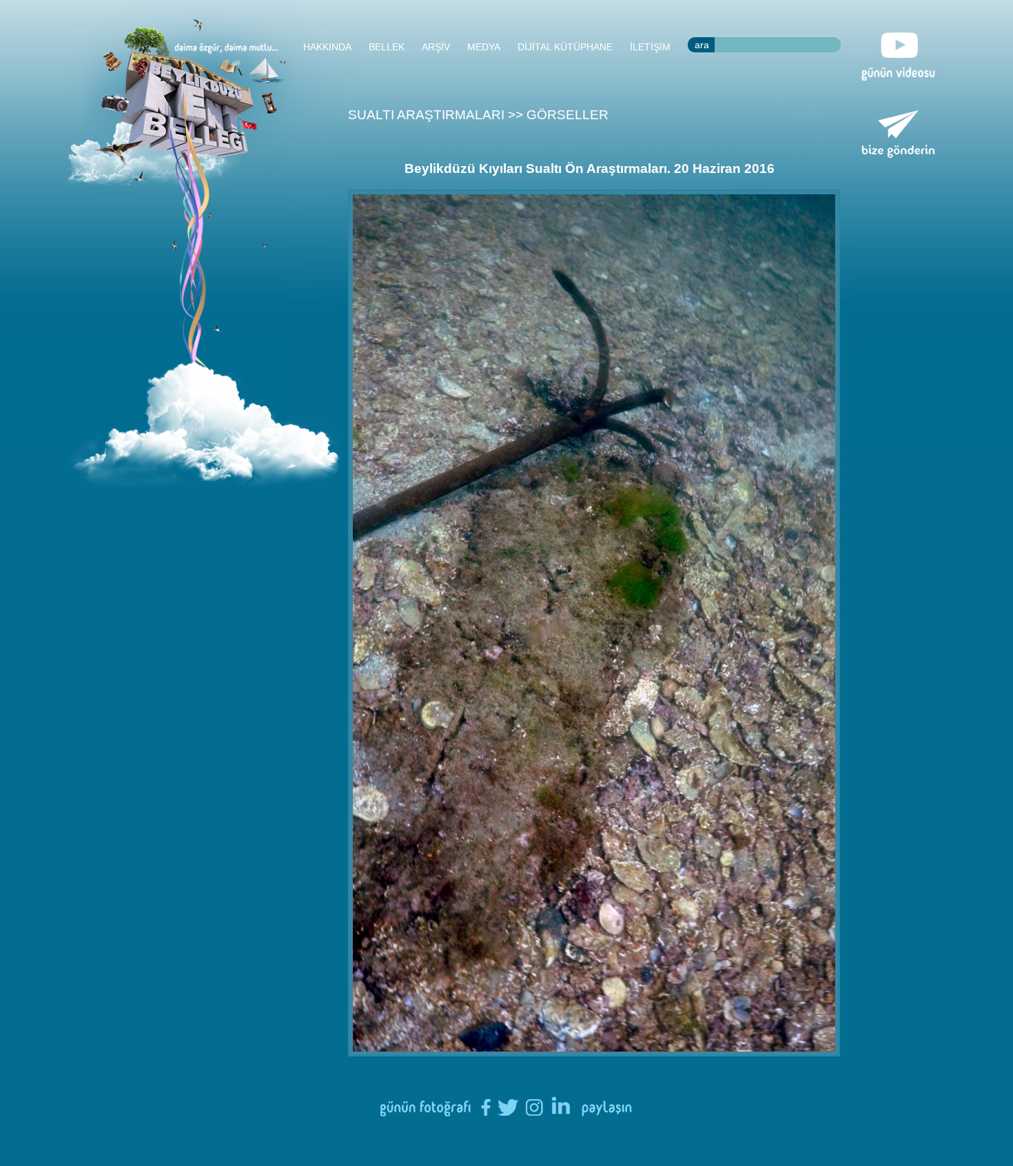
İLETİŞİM (650, 46)
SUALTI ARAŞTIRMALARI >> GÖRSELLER (478, 115)
